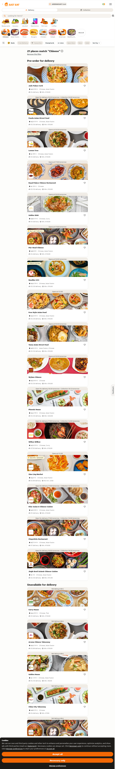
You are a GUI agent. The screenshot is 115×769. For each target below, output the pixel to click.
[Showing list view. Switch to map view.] (113, 16)
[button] (10, 4)
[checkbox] (5, 33)
